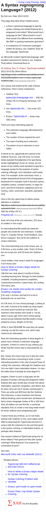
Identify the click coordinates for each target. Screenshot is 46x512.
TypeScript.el (20, 116)
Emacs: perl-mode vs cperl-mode (25, 486)
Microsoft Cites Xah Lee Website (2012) (21, 454)
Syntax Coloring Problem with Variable (23, 480)
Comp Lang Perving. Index (32, 2)
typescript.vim (17, 108)
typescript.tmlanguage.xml (19, 97)
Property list (7, 215)
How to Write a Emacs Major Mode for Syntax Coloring (20, 268)
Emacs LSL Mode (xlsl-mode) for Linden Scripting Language (21, 290)
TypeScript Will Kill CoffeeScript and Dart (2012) (24, 465)
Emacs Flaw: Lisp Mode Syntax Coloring (24, 492)
